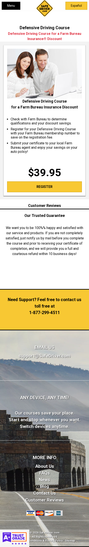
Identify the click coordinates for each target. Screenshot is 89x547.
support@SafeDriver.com (44, 355)
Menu (11, 6)
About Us (44, 466)
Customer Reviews (44, 500)
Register (44, 187)
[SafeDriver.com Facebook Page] (45, 374)
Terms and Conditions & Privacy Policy (38, 540)
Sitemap (70, 540)
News (44, 479)
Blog (44, 486)
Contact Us (44, 493)
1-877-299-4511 (44, 312)
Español (76, 6)
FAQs (44, 473)
